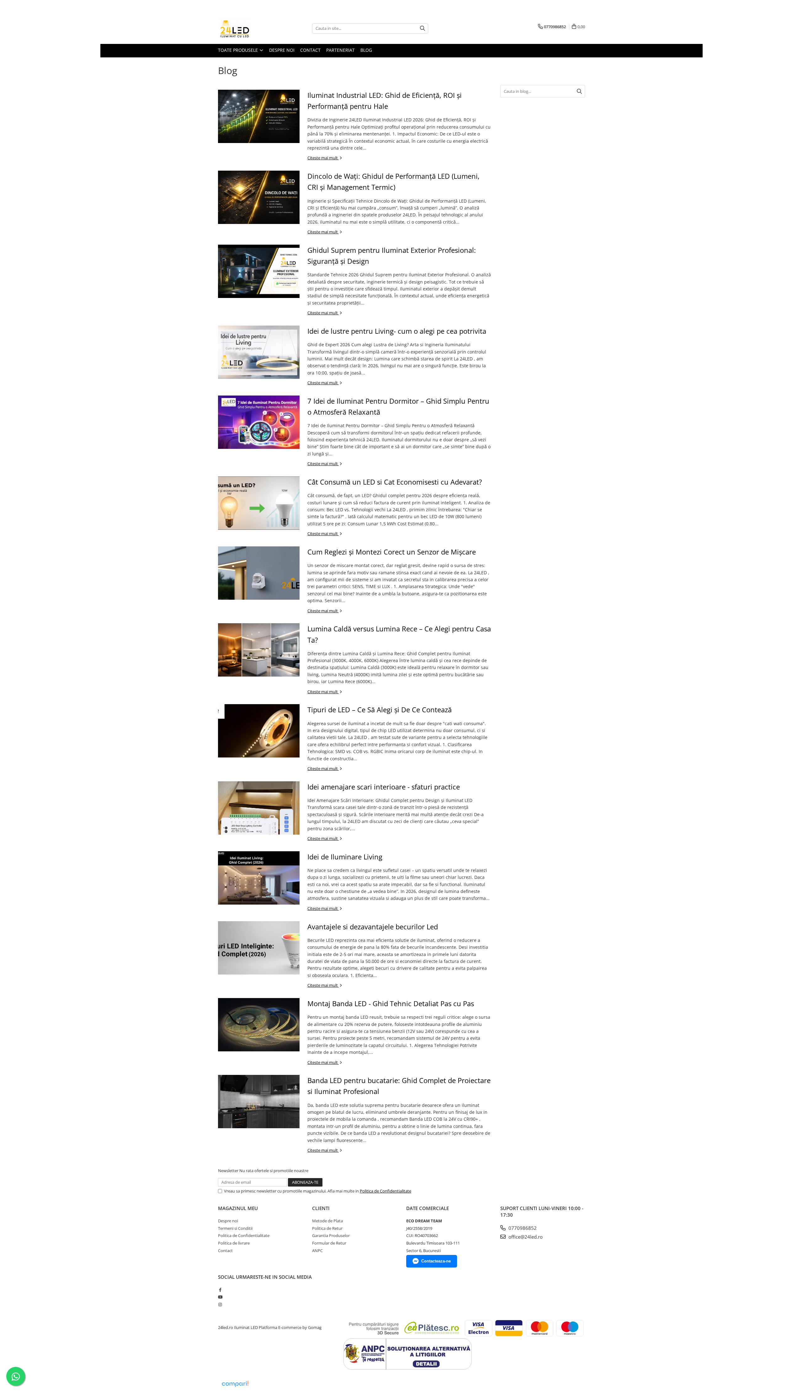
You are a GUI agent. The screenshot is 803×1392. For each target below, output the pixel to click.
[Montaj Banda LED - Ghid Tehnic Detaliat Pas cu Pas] (259, 1024)
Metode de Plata (327, 1221)
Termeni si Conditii (235, 1228)
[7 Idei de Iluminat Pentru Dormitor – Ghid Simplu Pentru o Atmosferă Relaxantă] (259, 422)
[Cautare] (422, 28)
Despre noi (282, 50)
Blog (366, 50)
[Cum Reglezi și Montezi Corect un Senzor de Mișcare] (259, 573)
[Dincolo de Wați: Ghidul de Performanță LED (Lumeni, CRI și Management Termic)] (259, 197)
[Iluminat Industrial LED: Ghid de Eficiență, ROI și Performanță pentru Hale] (259, 116)
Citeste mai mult (323, 158)
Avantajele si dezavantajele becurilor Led (372, 926)
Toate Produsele (238, 50)
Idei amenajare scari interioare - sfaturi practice (383, 786)
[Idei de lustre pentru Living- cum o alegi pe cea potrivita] (259, 352)
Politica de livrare (234, 1243)
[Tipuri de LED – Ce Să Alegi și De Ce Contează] (259, 730)
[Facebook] (220, 1290)
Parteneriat (340, 50)
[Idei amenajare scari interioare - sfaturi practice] (259, 808)
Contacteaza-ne (436, 1261)
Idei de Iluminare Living (344, 856)
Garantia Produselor (331, 1235)
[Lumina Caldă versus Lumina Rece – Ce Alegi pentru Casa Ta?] (259, 650)
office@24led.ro (525, 1237)
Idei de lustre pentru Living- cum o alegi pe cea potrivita (396, 331)
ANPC (317, 1250)
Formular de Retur (329, 1243)
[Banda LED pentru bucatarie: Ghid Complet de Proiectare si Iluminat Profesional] (259, 1101)
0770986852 (522, 1228)
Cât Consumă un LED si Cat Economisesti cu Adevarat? (394, 481)
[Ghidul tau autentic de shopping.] (235, 1384)
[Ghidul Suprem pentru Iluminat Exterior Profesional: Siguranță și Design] (259, 271)
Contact (310, 50)
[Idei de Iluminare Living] (259, 878)
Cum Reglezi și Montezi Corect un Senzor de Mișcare (391, 551)
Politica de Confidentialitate (385, 1191)
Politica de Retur (327, 1228)
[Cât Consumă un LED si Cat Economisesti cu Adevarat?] (259, 503)
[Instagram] (220, 1304)
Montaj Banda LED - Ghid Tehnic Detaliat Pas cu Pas (390, 1003)
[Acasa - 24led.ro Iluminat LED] (249, 28)
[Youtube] (220, 1297)
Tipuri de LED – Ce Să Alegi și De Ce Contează (379, 709)
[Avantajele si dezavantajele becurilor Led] (259, 948)
